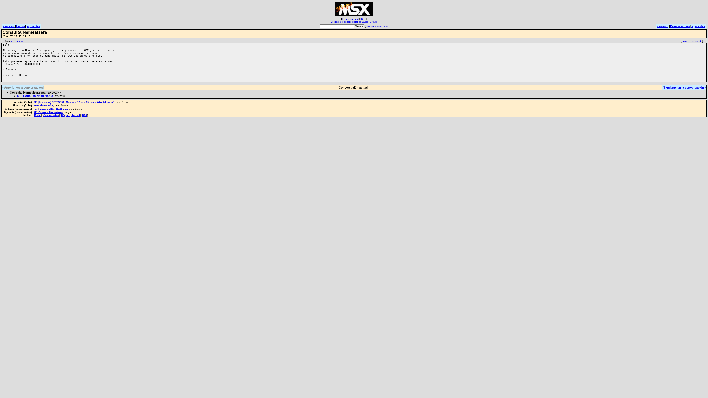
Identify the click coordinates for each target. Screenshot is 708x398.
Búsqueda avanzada (377, 26)
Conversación (680, 26)
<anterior (9, 26)
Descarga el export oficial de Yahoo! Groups (354, 21)
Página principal (350, 19)
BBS (363, 19)
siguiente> (33, 26)
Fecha (20, 26)
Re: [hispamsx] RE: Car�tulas (51, 109)
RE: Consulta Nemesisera (35, 95)
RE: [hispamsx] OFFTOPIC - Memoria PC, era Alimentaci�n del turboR (74, 102)
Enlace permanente (692, 41)
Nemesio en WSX (43, 105)
